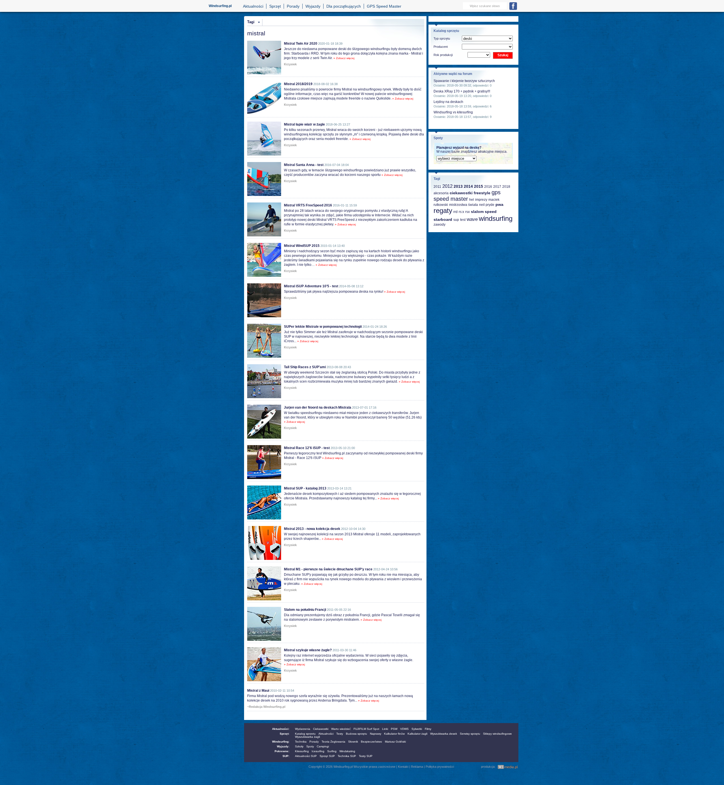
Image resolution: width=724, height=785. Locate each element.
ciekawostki (461, 193)
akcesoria (441, 193)
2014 (468, 186)
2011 (437, 187)
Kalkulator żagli (417, 733)
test (463, 220)
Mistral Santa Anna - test (304, 165)
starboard (443, 219)
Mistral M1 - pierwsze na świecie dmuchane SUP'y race (328, 569)
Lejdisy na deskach (448, 102)
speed (491, 211)
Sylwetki (416, 728)
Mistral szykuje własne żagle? (308, 650)
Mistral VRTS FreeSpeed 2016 (308, 205)
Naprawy (375, 733)
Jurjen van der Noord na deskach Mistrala (317, 407)
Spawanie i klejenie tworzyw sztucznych (464, 81)
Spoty (310, 746)
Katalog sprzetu (305, 733)
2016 (488, 187)
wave (472, 219)
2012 (447, 186)
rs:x (461, 212)
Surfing (332, 751)
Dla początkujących (343, 6)
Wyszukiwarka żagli (307, 736)
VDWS (404, 728)
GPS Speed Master (384, 6)
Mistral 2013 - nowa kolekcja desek (312, 529)
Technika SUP (347, 756)
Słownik (353, 741)
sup (456, 220)
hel (471, 200)
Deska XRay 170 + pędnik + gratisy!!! (462, 91)
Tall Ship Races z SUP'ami (305, 367)
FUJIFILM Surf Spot (366, 728)
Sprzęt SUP (327, 756)
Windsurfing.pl (220, 6)
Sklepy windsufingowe (497, 733)
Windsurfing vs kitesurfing (453, 112)
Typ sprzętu (442, 38)
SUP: (286, 756)
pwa (499, 204)
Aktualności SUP (306, 756)
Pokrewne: (282, 751)
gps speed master (467, 195)
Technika (301, 741)
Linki (385, 728)
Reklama (417, 766)
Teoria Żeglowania (333, 741)
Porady (293, 6)
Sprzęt (275, 6)
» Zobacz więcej (343, 58)
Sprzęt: (284, 733)
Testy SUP (365, 756)
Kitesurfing (302, 751)
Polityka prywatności (440, 766)
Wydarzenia (302, 728)
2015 (478, 186)
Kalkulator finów (394, 733)
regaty (443, 210)
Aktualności (253, 6)
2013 (458, 186)
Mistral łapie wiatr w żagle (304, 124)
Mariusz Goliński (395, 741)
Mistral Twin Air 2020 (300, 44)
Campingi (323, 746)
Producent (441, 46)
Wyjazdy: (283, 746)
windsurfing (495, 218)
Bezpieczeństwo (371, 741)
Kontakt (403, 766)
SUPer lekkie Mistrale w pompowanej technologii (323, 327)
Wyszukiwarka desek (443, 733)
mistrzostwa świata (463, 205)
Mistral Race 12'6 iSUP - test (307, 448)
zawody (439, 225)
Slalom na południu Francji (305, 610)
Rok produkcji (443, 55)
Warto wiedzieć (341, 728)
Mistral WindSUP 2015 (302, 246)
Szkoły (299, 746)
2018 (506, 187)
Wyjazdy (312, 6)
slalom (477, 211)
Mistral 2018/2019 (298, 84)
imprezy (481, 200)
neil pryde (486, 205)
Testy (339, 733)
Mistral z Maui (258, 691)
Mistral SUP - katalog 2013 (305, 488)
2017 (497, 187)
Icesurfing (318, 751)
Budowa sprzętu (356, 733)
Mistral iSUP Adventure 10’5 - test (311, 286)
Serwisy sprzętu (470, 733)
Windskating (347, 751)
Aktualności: (280, 728)
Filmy (428, 728)
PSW (394, 728)
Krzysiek (290, 64)
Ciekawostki (320, 728)
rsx (467, 212)
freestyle (482, 193)
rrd (455, 212)
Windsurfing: (280, 741)
